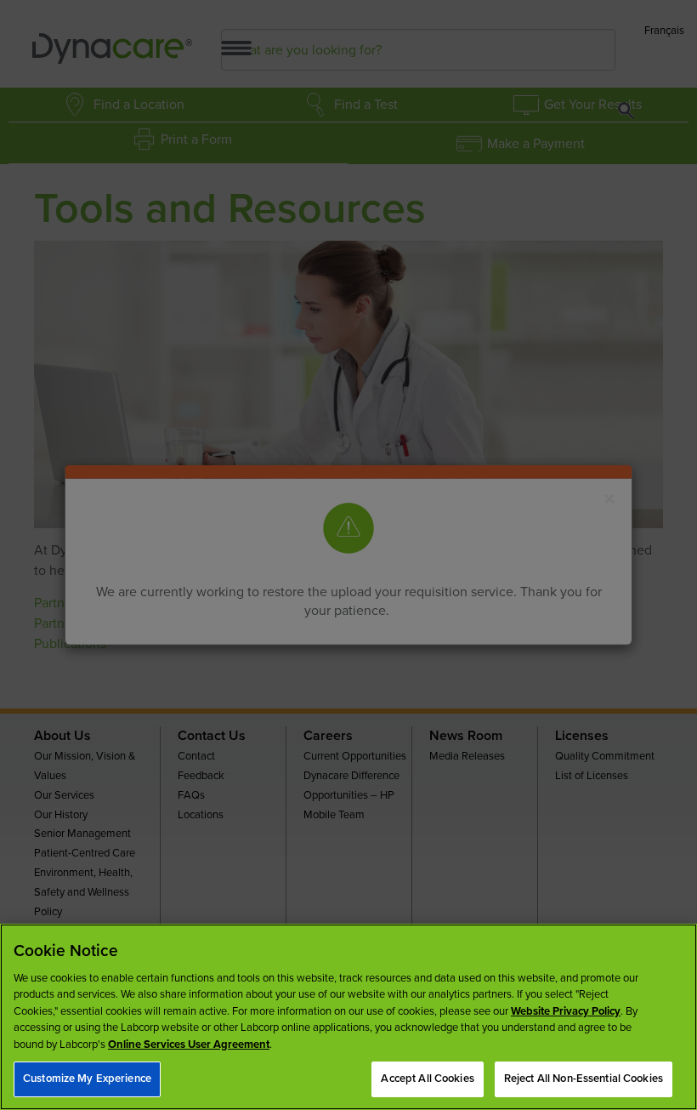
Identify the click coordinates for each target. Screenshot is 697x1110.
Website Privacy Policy (565, 1011)
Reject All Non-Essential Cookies (583, 1078)
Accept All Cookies (427, 1078)
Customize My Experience (87, 1078)
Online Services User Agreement (188, 1044)
